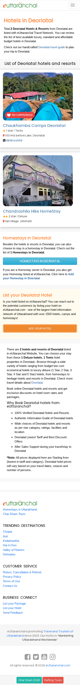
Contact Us (10, 585)
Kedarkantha (11, 540)
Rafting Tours (53, 680)
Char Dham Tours (14, 514)
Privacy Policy (12, 576)
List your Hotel (12, 608)
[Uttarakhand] (18, 5)
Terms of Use (11, 581)
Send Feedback (13, 612)
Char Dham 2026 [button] (29, 680)
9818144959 (14, 140)
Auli (5, 536)
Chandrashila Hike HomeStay (32, 211)
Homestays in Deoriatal (40, 261)
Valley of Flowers (13, 549)
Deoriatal (37, 382)
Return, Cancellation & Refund (22, 572)
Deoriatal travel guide (51, 47)
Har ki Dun (10, 545)
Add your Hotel (40, 328)
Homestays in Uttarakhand (20, 509)
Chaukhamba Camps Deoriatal (34, 125)
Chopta (7, 531)
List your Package (14, 603)
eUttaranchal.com (58, 665)
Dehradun (9, 554)
